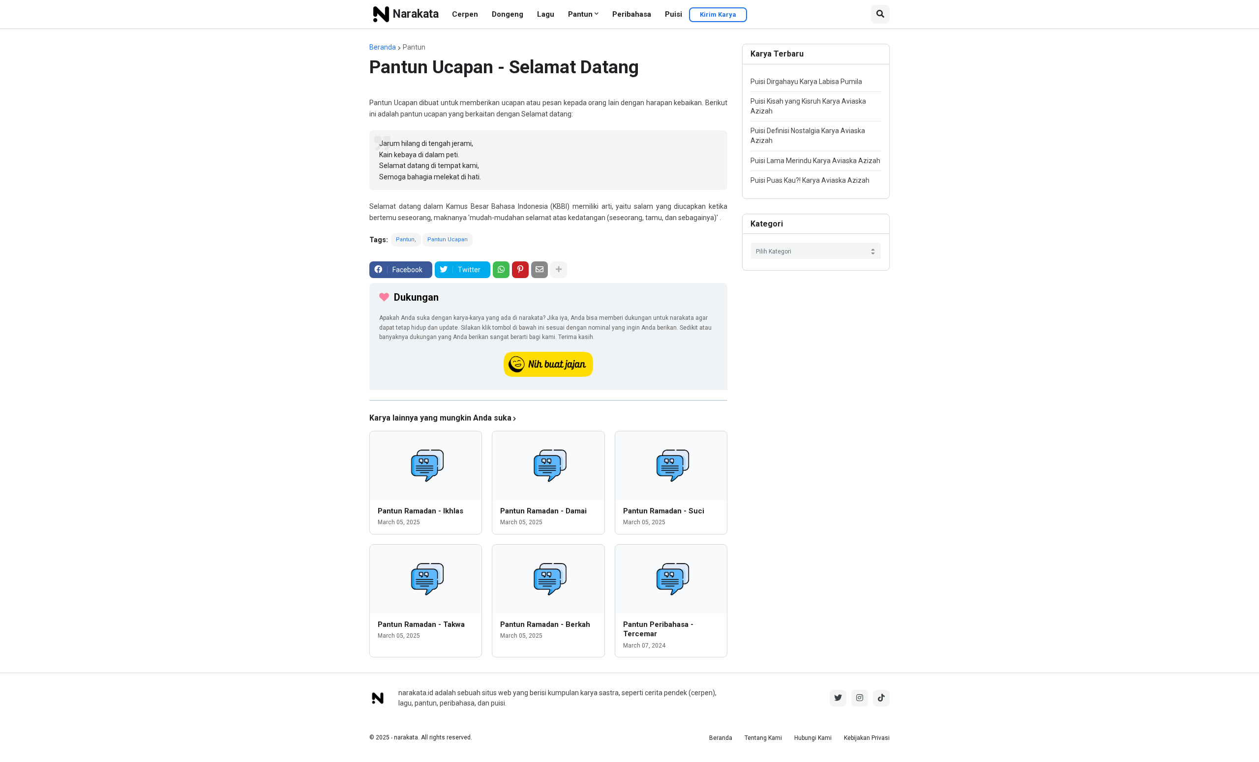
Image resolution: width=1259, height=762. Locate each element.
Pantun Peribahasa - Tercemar (658, 629)
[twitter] (838, 698)
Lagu (545, 14)
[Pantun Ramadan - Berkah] (548, 579)
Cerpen (465, 14)
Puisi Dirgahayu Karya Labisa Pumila (806, 81)
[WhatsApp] (501, 269)
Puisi (673, 14)
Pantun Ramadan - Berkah (545, 624)
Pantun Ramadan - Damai (543, 511)
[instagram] (859, 698)
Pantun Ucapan (447, 239)
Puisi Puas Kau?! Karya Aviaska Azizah (809, 180)
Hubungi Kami (813, 737)
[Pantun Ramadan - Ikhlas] (425, 465)
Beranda (382, 47)
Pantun (580, 14)
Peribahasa (631, 14)
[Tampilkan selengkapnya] (558, 269)
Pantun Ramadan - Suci (663, 511)
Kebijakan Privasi (867, 737)
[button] (880, 14)
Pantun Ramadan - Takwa (421, 624)
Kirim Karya (718, 14)
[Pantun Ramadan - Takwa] (425, 579)
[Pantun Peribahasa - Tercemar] (671, 579)
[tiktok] (881, 698)
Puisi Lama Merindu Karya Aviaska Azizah (815, 161)
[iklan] (548, 400)
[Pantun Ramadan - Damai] (548, 465)
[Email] (539, 269)
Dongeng (507, 14)
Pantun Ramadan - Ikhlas (420, 511)
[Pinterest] (520, 269)
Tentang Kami (763, 737)
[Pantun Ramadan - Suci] (671, 465)
